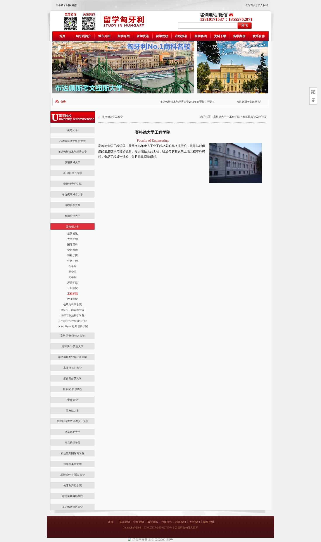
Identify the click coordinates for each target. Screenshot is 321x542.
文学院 (72, 277)
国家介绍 (124, 521)
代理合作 (166, 521)
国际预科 (72, 244)
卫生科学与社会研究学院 (72, 320)
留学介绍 (123, 36)
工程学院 (72, 293)
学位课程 (72, 249)
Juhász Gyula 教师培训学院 (72, 326)
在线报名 (181, 36)
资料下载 (220, 36)
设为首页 (250, 5)
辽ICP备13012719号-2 (161, 527)
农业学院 (72, 299)
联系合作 (259, 36)
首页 (62, 36)
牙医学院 (72, 282)
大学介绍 (72, 239)
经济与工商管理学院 (72, 309)
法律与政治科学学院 (72, 315)
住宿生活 (72, 260)
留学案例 (239, 36)
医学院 (72, 266)
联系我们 (180, 521)
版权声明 (208, 521)
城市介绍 (104, 36)
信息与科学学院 (72, 304)
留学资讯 (143, 36)
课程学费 (72, 255)
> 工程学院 (233, 116)
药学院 (72, 271)
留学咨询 (201, 36)
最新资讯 (72, 233)
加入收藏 (262, 5)
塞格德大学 (219, 116)
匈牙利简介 (83, 36)
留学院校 (162, 36)
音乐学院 (72, 288)
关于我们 (194, 521)
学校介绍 (138, 521)
